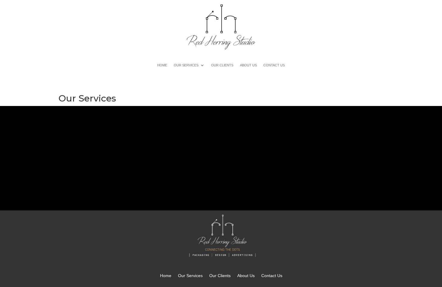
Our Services (186, 65)
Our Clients (222, 65)
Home (162, 65)
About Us (248, 65)
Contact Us (274, 65)
